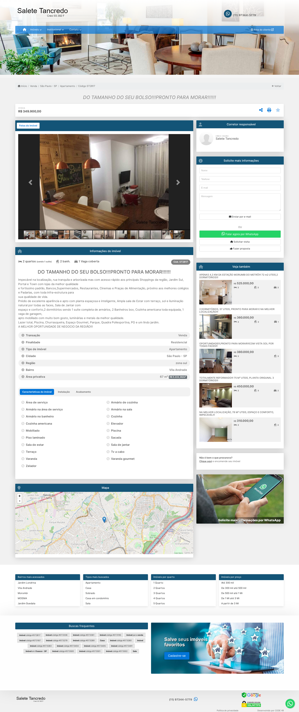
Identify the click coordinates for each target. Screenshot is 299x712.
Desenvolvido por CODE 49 (270, 710)
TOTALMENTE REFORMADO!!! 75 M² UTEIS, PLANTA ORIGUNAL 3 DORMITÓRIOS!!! (236, 379)
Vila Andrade (25, 588)
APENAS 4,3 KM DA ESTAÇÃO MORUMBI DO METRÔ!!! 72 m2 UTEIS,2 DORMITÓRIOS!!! (238, 276)
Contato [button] (74, 29)
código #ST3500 (63, 651)
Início (23, 86)
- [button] (20, 501)
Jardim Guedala (26, 603)
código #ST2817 (29, 635)
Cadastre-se (177, 656)
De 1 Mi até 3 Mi (230, 598)
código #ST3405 (95, 646)
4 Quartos (159, 598)
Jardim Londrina (27, 582)
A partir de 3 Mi (230, 603)
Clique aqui (205, 461)
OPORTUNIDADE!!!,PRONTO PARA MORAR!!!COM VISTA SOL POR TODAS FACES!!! (236, 345)
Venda (33, 86)
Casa (88, 588)
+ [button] (20, 496)
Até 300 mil (227, 582)
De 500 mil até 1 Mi (232, 593)
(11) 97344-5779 (244, 15)
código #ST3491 (122, 646)
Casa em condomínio (97, 598)
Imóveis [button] (34, 29)
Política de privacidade (227, 710)
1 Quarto (158, 582)
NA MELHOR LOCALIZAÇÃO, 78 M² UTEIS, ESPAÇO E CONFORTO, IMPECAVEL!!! (236, 413)
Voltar (277, 86)
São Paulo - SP (48, 86)
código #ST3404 (68, 646)
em (36, 651)
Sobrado (90, 593)
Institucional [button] (54, 29)
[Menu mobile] (24, 30)
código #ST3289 (84, 640)
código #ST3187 (30, 640)
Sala (87, 603)
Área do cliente (262, 29)
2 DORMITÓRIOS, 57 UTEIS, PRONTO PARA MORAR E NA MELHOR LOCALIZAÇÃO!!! (237, 310)
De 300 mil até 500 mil (233, 588)
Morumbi (23, 593)
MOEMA (22, 598)
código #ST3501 (89, 651)
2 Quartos (159, 588)
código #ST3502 (116, 651)
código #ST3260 (121, 640)
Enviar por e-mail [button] (241, 216)
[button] (31, 182)
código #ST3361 (83, 635)
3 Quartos (159, 593)
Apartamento (67, 86)
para (134, 635)
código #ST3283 (41, 646)
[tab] (28, 126)
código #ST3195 (110, 635)
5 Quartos (159, 603)
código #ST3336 (56, 635)
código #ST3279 (56, 640)
